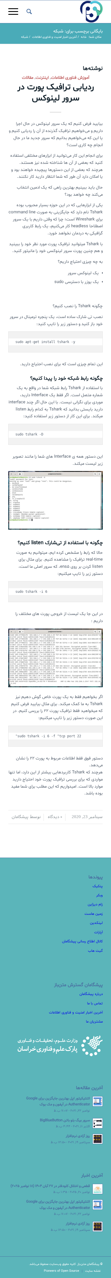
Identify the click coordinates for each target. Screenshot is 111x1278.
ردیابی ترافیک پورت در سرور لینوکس (55, 92)
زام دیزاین (95, 904)
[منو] (15, 11)
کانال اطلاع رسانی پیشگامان (82, 941)
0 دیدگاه (54, 817)
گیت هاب (95, 950)
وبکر (99, 895)
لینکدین (96, 923)
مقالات (27, 78)
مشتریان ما (94, 1021)
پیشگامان (20, 817)
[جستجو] (28, 11)
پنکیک (97, 886)
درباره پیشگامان (91, 994)
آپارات (98, 932)
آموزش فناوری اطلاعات (70, 78)
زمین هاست (94, 913)
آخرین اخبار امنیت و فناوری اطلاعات (76, 1012)
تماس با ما (95, 1003)
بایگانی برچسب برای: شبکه (78, 31)
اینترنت (42, 78)
